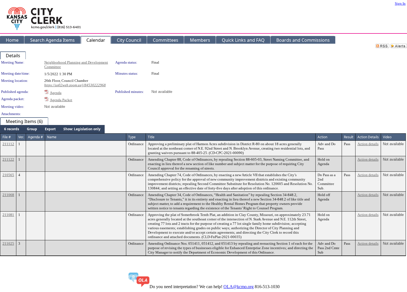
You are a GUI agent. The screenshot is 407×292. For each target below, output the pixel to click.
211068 (8, 195)
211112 (8, 144)
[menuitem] (11, 129)
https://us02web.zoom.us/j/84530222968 (75, 85)
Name (51, 137)
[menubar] (52, 129)
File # (6, 137)
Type (132, 137)
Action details (367, 144)
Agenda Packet (61, 100)
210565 (8, 175)
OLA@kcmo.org (238, 286)
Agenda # (35, 137)
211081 (8, 215)
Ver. (21, 137)
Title (151, 137)
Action (322, 137)
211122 (8, 159)
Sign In (400, 3)
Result (348, 137)
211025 (8, 243)
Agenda (55, 93)
